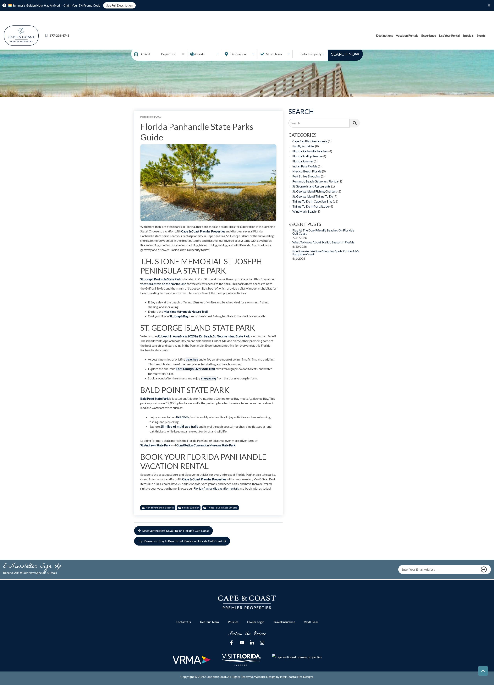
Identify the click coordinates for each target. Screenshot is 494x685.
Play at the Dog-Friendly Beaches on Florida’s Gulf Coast (323, 232)
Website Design (264, 676)
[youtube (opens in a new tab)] (242, 642)
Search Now (345, 54)
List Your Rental (449, 35)
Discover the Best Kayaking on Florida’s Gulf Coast (175, 530)
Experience (428, 35)
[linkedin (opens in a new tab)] (252, 642)
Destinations (384, 35)
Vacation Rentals (407, 35)
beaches (182, 417)
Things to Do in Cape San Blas (222, 507)
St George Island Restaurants (311, 186)
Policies (233, 622)
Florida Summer (190, 507)
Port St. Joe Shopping (306, 176)
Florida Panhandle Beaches (160, 507)
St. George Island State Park (231, 336)
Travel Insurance (284, 622)
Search (295, 123)
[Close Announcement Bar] (489, 5)
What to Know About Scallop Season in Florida (323, 242)
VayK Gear (311, 622)
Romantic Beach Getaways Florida (315, 181)
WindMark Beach (304, 211)
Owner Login (255, 622)
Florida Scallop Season (307, 156)
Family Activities (303, 146)
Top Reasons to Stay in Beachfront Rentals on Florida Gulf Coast (180, 541)
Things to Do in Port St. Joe (310, 206)
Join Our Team (209, 622)
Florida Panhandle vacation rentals (216, 488)
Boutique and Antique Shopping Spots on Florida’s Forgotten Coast (325, 253)
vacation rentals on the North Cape (163, 283)
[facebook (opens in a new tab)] (232, 642)
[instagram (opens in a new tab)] (262, 642)
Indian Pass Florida (304, 166)
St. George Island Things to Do (312, 196)
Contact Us (183, 622)
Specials (468, 35)
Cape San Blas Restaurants (309, 141)
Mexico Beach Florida (306, 171)
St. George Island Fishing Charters (314, 191)
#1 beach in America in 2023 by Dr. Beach (184, 336)
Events (481, 35)
